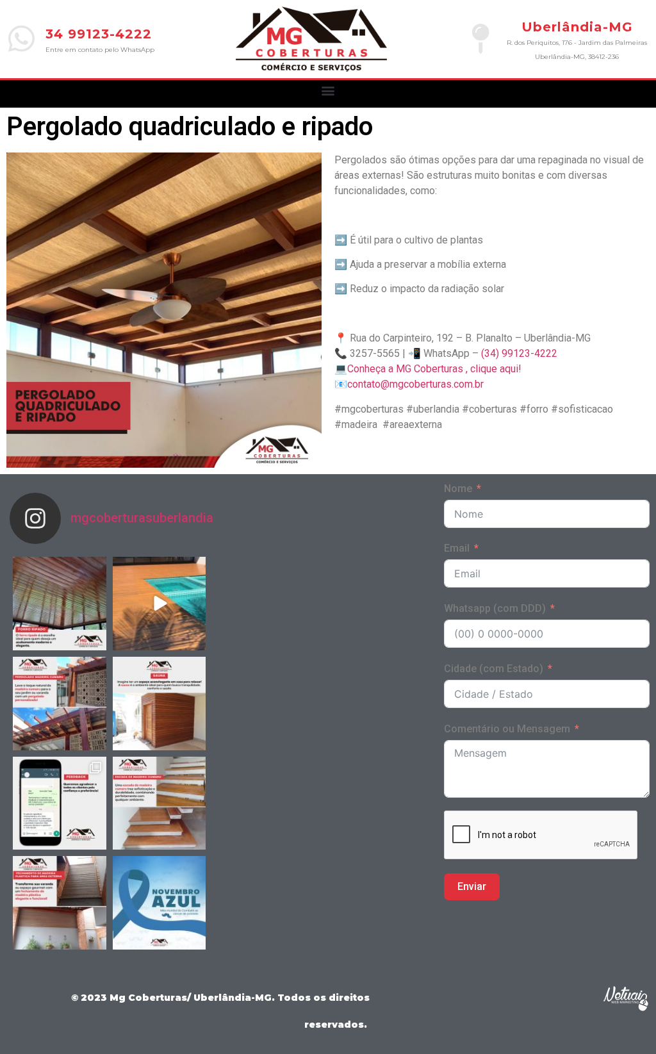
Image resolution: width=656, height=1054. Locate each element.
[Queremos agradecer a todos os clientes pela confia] (59, 803)
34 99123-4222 (98, 34)
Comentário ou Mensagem (507, 729)
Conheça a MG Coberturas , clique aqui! (434, 369)
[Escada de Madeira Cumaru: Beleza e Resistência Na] (159, 803)
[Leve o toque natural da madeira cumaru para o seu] (59, 703)
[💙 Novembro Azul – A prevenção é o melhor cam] (159, 903)
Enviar (471, 886)
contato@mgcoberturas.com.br (415, 384)
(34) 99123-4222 (519, 353)
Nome (458, 488)
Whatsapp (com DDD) (495, 608)
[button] (328, 90)
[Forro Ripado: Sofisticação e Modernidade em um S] (59, 603)
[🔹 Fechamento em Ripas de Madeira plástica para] (59, 903)
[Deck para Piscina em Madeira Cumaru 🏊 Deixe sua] (159, 603)
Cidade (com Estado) (493, 669)
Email (457, 548)
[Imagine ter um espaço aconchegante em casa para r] (159, 703)
